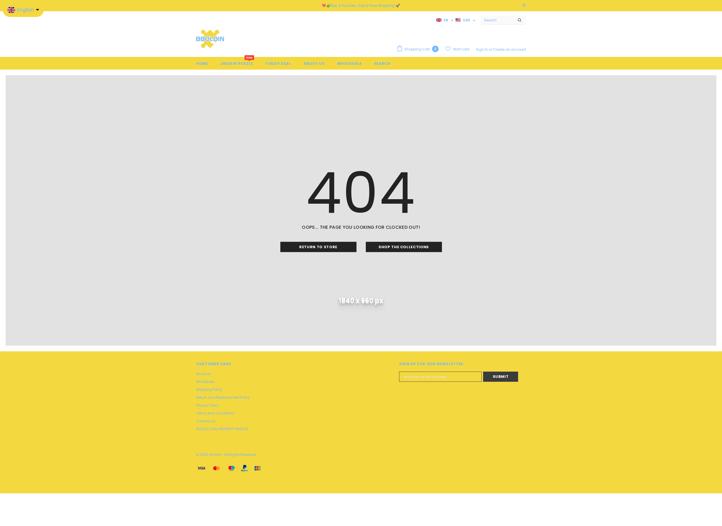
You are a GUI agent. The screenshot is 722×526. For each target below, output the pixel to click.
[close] (524, 5)
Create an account (509, 49)
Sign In (482, 49)
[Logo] (210, 39)
